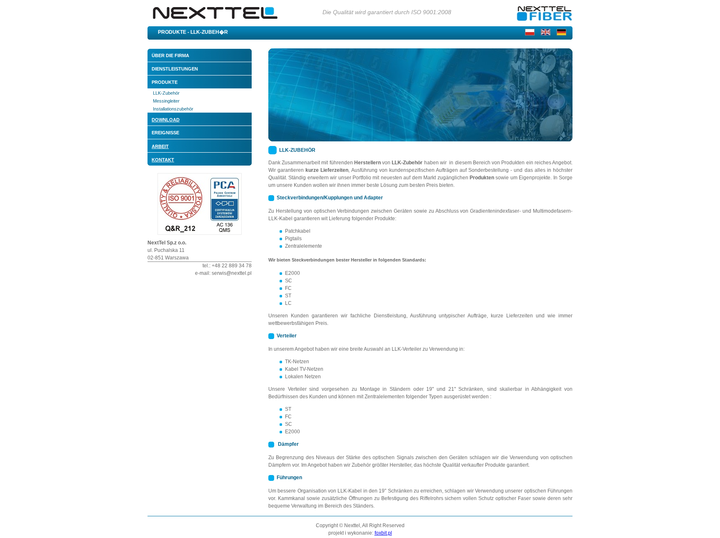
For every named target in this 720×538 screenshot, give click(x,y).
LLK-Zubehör (166, 93)
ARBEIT (160, 146)
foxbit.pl (383, 533)
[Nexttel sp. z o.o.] (215, 24)
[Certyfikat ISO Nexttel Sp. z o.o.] (200, 233)
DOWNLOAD (166, 119)
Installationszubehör (173, 108)
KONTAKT (163, 159)
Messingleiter (166, 100)
